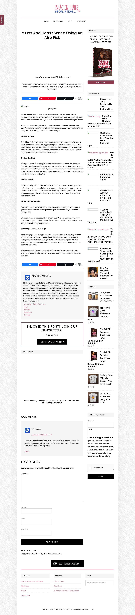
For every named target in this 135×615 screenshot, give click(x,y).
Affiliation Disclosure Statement (66, 591)
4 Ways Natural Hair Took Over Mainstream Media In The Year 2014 (100, 216)
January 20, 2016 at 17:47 (41, 435)
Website (24, 529)
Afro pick (38, 553)
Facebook (28, 312)
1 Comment (64, 77)
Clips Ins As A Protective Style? (106, 177)
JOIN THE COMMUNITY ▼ (52, 341)
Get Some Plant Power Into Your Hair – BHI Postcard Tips (100, 139)
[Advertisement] (52, 57)
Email (23, 518)
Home (25, 400)
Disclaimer (58, 586)
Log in (91, 610)
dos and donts (50, 553)
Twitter (27, 309)
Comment (25, 474)
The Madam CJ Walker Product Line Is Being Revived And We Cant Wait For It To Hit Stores (101, 160)
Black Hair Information (67, 8)
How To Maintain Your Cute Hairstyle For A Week (106, 273)
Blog (25, 307)
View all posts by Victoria (35, 304)
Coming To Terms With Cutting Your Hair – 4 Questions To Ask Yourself (100, 255)
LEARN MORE (100, 82)
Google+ (27, 315)
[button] (91, 19)
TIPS (63, 400)
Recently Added (36, 400)
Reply (27, 451)
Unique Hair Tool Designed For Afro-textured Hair (106, 104)
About (23, 591)
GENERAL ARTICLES (52, 400)
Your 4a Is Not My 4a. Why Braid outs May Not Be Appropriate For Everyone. (100, 235)
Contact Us (25, 595)
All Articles (25, 586)
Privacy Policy (59, 581)
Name (24, 507)
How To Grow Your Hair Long (32, 581)
